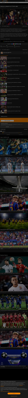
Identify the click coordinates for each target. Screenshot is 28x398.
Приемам (14, 393)
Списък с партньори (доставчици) (5, 391)
